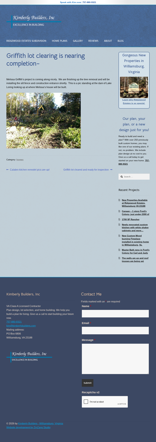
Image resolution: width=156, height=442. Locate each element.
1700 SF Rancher (130, 219)
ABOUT (108, 40)
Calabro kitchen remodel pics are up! (30, 170)
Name (86, 306)
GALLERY (78, 40)
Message (88, 340)
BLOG (121, 40)
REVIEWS (93, 40)
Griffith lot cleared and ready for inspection (86, 170)
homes (19, 159)
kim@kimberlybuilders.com (21, 325)
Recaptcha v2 (90, 392)
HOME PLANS (59, 40)
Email (86, 323)
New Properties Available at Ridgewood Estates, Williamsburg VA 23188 (134, 203)
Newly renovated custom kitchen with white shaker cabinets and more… (135, 227)
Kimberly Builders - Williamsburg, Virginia (40, 423)
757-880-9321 (89, 2)
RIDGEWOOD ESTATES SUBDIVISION (26, 40)
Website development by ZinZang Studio (28, 427)
